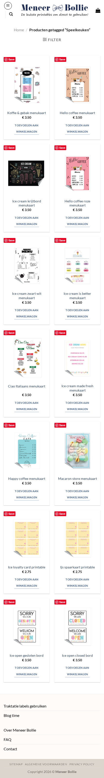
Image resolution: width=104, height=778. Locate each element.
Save (11, 59)
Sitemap (15, 764)
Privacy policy (82, 764)
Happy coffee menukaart (26, 479)
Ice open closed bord (77, 655)
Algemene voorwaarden (46, 764)
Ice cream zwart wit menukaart (26, 296)
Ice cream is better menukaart (77, 296)
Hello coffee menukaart (77, 113)
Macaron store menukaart (77, 479)
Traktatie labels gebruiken (25, 706)
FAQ (7, 739)
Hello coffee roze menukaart (77, 203)
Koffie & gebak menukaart (26, 113)
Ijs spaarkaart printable (77, 567)
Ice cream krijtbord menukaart (26, 203)
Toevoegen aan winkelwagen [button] (26, 128)
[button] (8, 6)
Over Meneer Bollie (20, 730)
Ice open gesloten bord (27, 655)
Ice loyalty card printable (26, 567)
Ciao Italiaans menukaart (26, 386)
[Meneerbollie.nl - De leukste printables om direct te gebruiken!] (54, 10)
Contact (10, 748)
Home (19, 29)
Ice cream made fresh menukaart (77, 388)
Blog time (11, 715)
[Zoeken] (11, 14)
